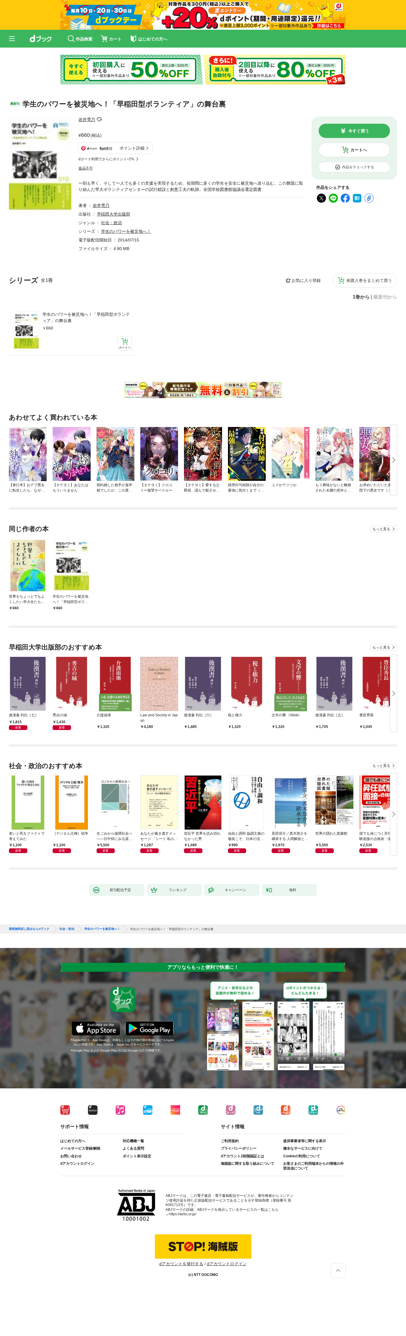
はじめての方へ (72, 1141)
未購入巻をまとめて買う (369, 280)
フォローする (99, 120)
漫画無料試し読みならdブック (29, 928)
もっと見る (381, 529)
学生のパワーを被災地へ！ (126, 231)
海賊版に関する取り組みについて (247, 1163)
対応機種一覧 (133, 1141)
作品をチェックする (358, 167)
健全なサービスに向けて (302, 1148)
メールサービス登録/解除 (80, 1148)
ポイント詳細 (131, 148)
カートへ (358, 149)
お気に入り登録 (306, 280)
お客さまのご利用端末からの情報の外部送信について (313, 1165)
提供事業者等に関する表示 (304, 1141)
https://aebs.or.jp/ (182, 1214)
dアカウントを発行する (181, 1263)
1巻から (361, 297)
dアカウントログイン (77, 1163)
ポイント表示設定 (137, 1156)
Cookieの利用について (301, 1156)
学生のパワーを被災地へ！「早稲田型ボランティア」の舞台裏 (86, 317)
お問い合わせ (71, 1156)
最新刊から (385, 297)
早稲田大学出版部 (113, 214)
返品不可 (85, 168)
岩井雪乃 (86, 119)
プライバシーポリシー (238, 1148)
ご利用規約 (230, 1141)
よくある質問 (133, 1148)
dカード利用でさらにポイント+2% (106, 159)
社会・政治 (111, 222)
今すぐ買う (358, 130)
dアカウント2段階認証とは (242, 1156)
